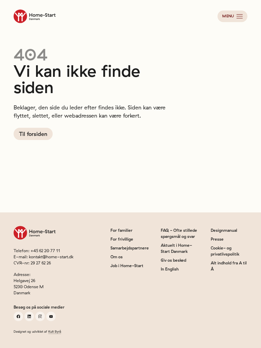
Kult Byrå (54, 331)
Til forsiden (33, 133)
